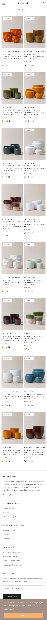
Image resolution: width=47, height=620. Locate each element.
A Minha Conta (9, 530)
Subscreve (12, 596)
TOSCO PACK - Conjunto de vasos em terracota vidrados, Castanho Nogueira (11, 224)
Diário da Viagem (9, 516)
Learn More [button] (9, 609)
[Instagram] (10, 494)
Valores (6, 512)
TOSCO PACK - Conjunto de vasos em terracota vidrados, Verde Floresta (33, 338)
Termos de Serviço (10, 556)
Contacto (6, 534)
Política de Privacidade (11, 552)
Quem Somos (8, 508)
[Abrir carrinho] (44, 3)
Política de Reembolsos (12, 565)
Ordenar (22, 10)
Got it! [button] (23, 615)
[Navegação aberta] (3, 4)
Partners (6, 539)
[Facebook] (4, 494)
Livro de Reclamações (11, 561)
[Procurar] (39, 4)
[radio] (3, 65)
